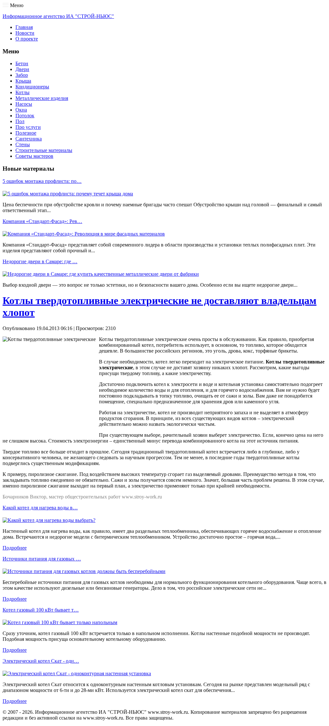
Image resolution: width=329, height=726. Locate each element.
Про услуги (28, 127)
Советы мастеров (34, 156)
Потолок (24, 115)
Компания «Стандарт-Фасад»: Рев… (42, 221)
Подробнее (15, 548)
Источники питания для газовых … (42, 558)
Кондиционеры (32, 86)
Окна (21, 109)
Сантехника (28, 138)
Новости (24, 33)
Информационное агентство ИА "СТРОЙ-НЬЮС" (58, 16)
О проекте (26, 38)
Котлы (22, 92)
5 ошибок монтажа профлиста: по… (42, 181)
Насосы (23, 104)
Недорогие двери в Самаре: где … (40, 261)
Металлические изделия (41, 98)
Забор (21, 75)
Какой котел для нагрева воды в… (40, 507)
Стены (22, 144)
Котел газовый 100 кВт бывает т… (41, 610)
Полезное (25, 133)
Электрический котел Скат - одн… (41, 661)
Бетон (21, 63)
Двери (22, 69)
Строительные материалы (43, 150)
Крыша (23, 81)
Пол (19, 121)
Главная (24, 27)
